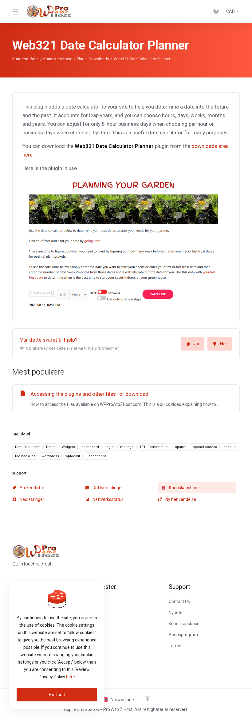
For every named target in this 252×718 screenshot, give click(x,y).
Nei (223, 343)
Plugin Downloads (93, 59)
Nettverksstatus (108, 499)
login (109, 447)
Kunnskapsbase (57, 59)
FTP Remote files (154, 447)
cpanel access (205, 447)
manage (127, 447)
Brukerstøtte (31, 487)
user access (96, 456)
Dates (50, 447)
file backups (25, 456)
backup (229, 447)
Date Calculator (27, 447)
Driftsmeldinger (107, 487)
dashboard (90, 447)
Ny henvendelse (180, 499)
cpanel (180, 447)
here (70, 676)
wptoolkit (72, 456)
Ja (196, 343)
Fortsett (57, 694)
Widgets (68, 447)
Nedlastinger (31, 499)
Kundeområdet (25, 59)
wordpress (50, 456)
